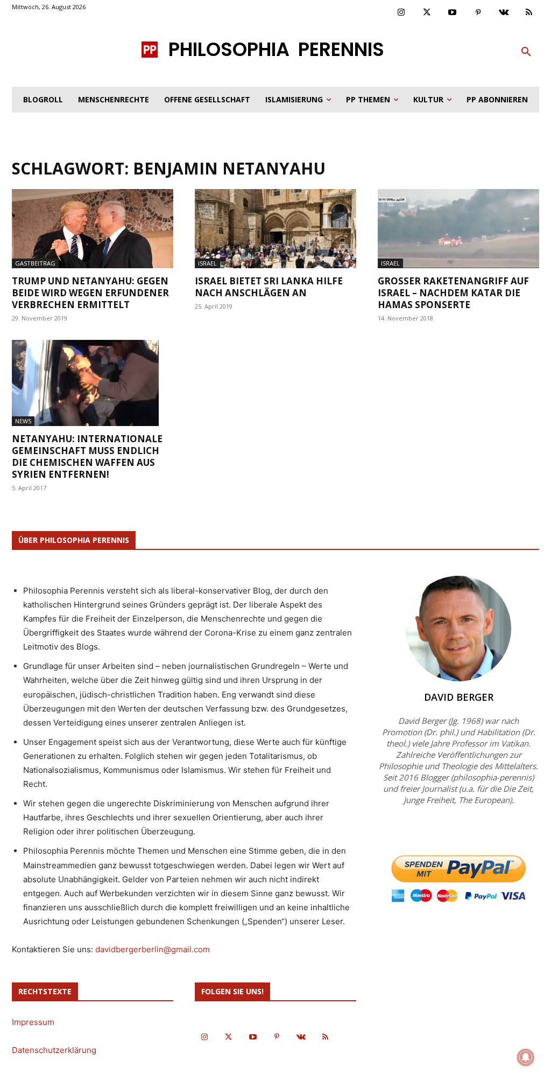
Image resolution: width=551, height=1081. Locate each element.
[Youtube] (452, 13)
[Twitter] (427, 13)
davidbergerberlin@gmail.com (152, 949)
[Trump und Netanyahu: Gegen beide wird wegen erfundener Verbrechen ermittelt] (92, 228)
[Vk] (503, 13)
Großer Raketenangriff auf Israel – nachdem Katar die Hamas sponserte (453, 293)
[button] (526, 52)
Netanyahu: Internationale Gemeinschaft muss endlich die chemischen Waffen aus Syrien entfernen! (87, 456)
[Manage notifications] (525, 1057)
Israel (207, 263)
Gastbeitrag (35, 263)
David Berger (458, 697)
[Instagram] (401, 13)
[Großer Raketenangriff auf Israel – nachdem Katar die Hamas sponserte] (458, 228)
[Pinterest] (478, 13)
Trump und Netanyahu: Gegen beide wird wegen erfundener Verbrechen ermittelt (90, 293)
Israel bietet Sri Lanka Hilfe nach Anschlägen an (269, 287)
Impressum (33, 1022)
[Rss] (529, 13)
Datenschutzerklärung (54, 1050)
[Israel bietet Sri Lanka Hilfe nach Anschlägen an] (275, 228)
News (23, 421)
